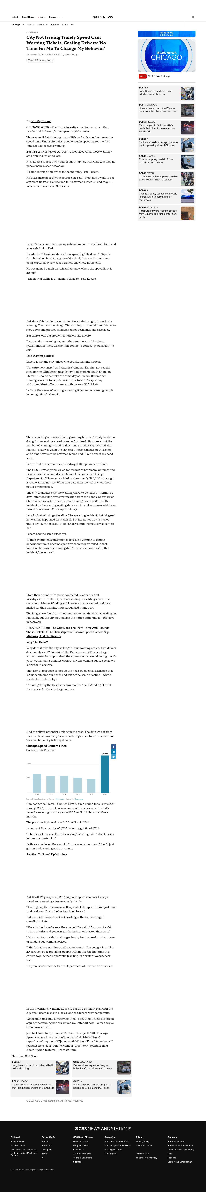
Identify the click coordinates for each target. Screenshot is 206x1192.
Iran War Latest (18, 1145)
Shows (52, 17)
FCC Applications (113, 1150)
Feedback (172, 1158)
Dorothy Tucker (41, 121)
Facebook (47, 1145)
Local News (28, 17)
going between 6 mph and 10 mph (71, 454)
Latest (15, 17)
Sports (54, 24)
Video (65, 24)
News (30, 24)
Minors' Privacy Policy (146, 1158)
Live (42, 17)
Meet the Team (80, 1141)
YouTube (46, 1141)
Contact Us (78, 1150)
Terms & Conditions (82, 1158)
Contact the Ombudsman (179, 1162)
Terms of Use (142, 1154)
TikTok (45, 1154)
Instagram (46, 1150)
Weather (42, 24)
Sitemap (77, 1162)
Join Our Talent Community (180, 1150)
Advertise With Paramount (180, 1145)
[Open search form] (193, 17)
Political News (17, 1141)
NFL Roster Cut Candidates (24, 1150)
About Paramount (176, 1141)
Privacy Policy (143, 1141)
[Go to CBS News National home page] (103, 17)
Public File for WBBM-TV (117, 1141)
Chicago (16, 24)
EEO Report (110, 1154)
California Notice (144, 1145)
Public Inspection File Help (118, 1145)
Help (169, 1154)
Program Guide (80, 1145)
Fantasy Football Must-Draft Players (24, 1154)
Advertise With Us (82, 1154)
